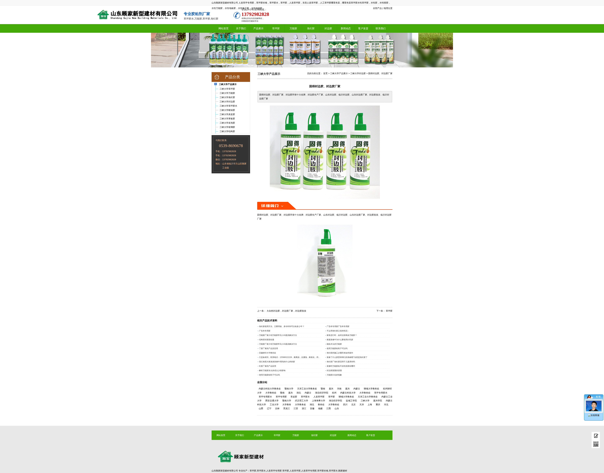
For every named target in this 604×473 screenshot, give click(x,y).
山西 (261, 408)
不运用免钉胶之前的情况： (338, 331)
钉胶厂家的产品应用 (267, 366)
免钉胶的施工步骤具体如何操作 (340, 353)
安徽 (312, 408)
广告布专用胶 (264, 331)
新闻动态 (346, 28)
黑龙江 (286, 408)
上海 (370, 404)
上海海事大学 (318, 400)
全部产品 (377, 8)
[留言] (595, 436)
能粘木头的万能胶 (334, 344)
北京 (353, 404)
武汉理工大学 (301, 400)
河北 (386, 404)
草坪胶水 (305, 396)
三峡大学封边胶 (358, 73)
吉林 (277, 408)
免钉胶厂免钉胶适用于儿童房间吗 (341, 362)
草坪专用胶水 (380, 392)
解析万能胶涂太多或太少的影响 (272, 370)
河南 (339, 388)
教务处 (321, 404)
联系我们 (381, 28)
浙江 (304, 408)
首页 (325, 73)
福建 (320, 408)
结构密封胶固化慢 (266, 340)
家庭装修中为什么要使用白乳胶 (340, 340)
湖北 (298, 392)
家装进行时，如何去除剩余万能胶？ (342, 335)
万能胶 (293, 28)
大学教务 (286, 404)
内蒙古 (356, 388)
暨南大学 (289, 388)
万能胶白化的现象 (334, 375)
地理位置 (388, 8)
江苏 (296, 408)
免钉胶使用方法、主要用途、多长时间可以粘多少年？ (281, 326)
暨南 (323, 388)
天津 (361, 404)
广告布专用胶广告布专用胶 (338, 326)
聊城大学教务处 (371, 388)
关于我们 (241, 28)
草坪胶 (276, 28)
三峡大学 (365, 400)
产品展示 (258, 28)
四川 (345, 404)
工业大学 (274, 404)
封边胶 (328, 28)
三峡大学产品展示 (339, 73)
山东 (337, 408)
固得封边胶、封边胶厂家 (380, 73)
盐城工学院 (351, 400)
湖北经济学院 (321, 392)
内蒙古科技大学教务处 (270, 388)
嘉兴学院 (377, 400)
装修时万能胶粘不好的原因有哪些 (341, 366)
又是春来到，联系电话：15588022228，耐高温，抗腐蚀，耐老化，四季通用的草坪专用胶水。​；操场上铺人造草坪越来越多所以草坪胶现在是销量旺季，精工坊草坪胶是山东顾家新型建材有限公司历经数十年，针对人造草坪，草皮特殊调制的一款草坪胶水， (290, 357)
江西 (328, 408)
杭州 (334, 392)
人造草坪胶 (318, 396)
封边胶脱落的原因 (334, 370)
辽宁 (269, 408)
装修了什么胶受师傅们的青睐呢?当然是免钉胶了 (347, 357)
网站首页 (223, 28)
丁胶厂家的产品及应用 (268, 348)
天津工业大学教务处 (307, 388)
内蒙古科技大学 (348, 392)
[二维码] (595, 444)
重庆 (378, 404)
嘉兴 (331, 388)
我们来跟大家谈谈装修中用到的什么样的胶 (277, 362)
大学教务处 (270, 392)
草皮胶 (294, 396)
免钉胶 (311, 28)
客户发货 (363, 28)
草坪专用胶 (281, 396)
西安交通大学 (272, 400)
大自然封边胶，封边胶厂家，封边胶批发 (286, 311)
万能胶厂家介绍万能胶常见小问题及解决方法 (278, 335)
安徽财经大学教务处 (267, 353)
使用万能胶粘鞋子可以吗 (337, 348)
